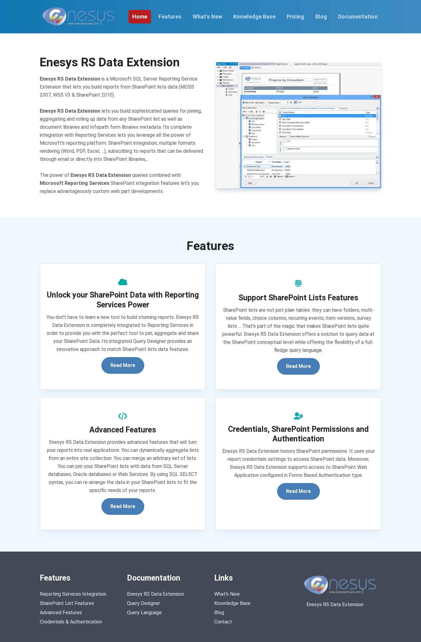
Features (170, 16)
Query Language (144, 612)
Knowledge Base (254, 16)
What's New (207, 16)
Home (139, 16)
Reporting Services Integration (73, 594)
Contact (223, 622)
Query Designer (143, 603)
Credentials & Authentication (71, 622)
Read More (122, 365)
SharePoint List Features (67, 603)
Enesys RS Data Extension (155, 594)
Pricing (295, 16)
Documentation (358, 16)
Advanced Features (61, 612)
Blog (321, 16)
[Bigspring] (341, 585)
